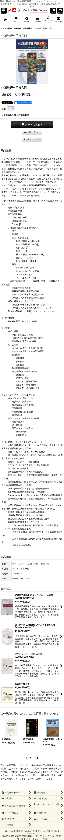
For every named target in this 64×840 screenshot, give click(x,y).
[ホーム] (5, 20)
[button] (4, 11)
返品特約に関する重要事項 (16, 115)
